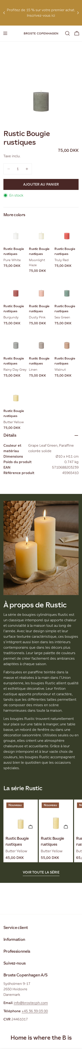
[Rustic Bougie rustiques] (21, 817)
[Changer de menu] (5, 33)
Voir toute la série (41, 872)
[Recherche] (67, 33)
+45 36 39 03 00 (35, 1011)
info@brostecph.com (31, 1003)
